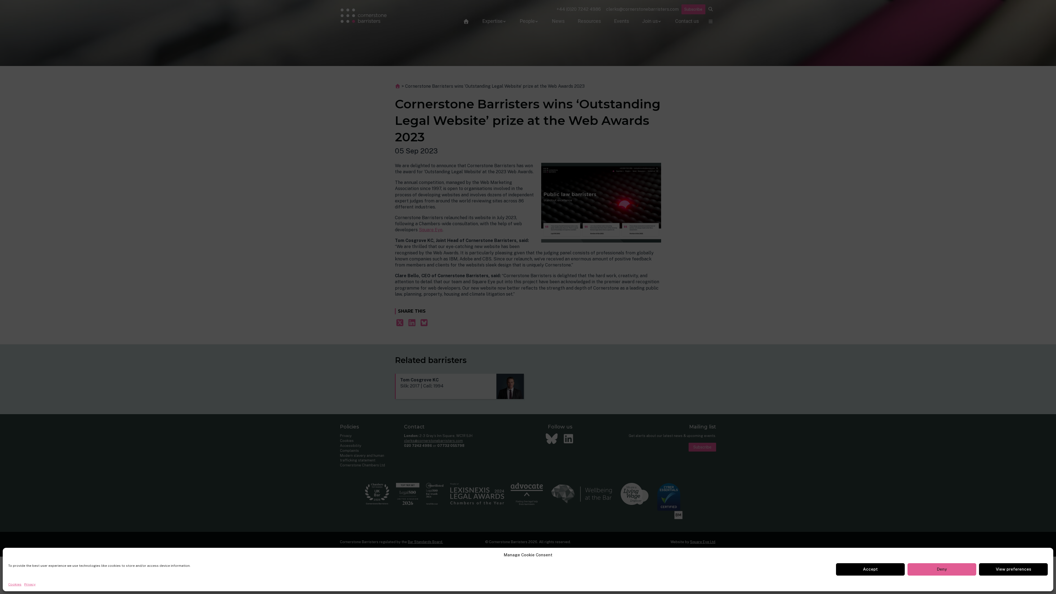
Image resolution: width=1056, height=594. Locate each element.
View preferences (1013, 569)
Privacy (29, 584)
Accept (870, 569)
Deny (942, 569)
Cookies (14, 584)
